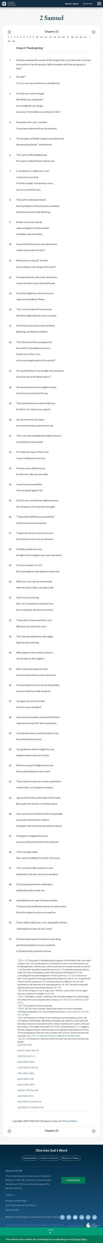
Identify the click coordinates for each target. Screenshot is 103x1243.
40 (74, 981)
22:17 (22, 1084)
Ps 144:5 (30, 1062)
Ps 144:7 (30, 1084)
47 (55, 987)
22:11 (22, 1017)
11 (41, 37)
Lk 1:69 (50, 993)
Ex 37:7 (33, 1036)
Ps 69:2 (64, 999)
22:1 (21, 960)
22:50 (22, 1107)
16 (63, 37)
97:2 (20, 1014)
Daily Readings (30, 1158)
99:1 (78, 1036)
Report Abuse (71, 4)
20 (81, 37)
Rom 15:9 (39, 1107)
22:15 (22, 1073)
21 (85, 37)
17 (68, 37)
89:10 (78, 999)
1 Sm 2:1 (29, 1056)
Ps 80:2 (71, 1036)
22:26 (22, 1038)
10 (37, 37)
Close (50, 1230)
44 (63, 984)
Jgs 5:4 (77, 1011)
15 (59, 37)
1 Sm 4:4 (43, 1036)
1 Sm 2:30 (33, 1090)
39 (47, 981)
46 (66, 984)
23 (9, 41)
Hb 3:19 (37, 1101)
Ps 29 (85, 1011)
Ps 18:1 (28, 1044)
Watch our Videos (70, 1158)
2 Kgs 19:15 (61, 1036)
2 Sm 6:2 (52, 1036)
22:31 (22, 1096)
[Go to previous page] (11, 32)
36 (44, 981)
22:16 (22, 1079)
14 (54, 37)
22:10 (22, 1062)
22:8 (21, 1008)
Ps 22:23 (30, 1107)
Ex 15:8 (30, 1079)
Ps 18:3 (32, 1050)
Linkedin (81, 1217)
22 (37, 1067)
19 (76, 37)
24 (13, 41)
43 (77, 981)
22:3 (21, 990)
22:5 (21, 996)
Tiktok (94, 1217)
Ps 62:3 (29, 1101)
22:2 (22, 1050)
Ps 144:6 (30, 1073)
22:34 (22, 1101)
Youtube (75, 1217)
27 (27, 1038)
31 (72, 975)
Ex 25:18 (30, 1067)
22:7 (21, 1005)
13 (50, 37)
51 (26, 960)
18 (72, 37)
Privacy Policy (70, 1120)
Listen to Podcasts (49, 1158)
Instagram (88, 1217)
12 (46, 37)
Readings (88, 4)
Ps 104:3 (55, 1026)
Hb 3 (27, 1014)
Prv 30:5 (30, 1096)
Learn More (73, 1180)
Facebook (68, 1217)
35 (79, 978)
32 (76, 978)
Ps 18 (30, 963)
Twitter (62, 1217)
